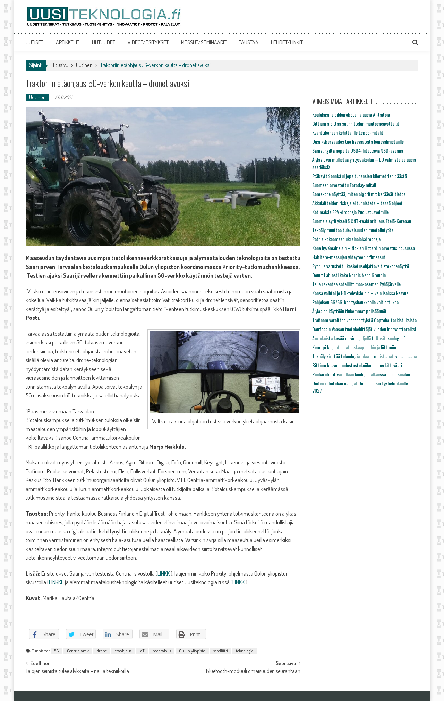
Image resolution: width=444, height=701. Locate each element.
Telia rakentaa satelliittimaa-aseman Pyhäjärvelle (356, 284)
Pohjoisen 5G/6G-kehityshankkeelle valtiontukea (355, 302)
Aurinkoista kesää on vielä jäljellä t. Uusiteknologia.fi (359, 338)
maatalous (162, 651)
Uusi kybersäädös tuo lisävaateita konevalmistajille (358, 141)
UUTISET (34, 42)
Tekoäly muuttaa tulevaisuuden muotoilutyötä (352, 230)
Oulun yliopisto (192, 651)
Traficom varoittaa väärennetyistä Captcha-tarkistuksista (364, 320)
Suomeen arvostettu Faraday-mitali (344, 185)
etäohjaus (123, 651)
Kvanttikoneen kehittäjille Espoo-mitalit (347, 132)
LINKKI (164, 573)
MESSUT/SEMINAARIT (204, 42)
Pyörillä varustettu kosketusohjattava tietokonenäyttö (360, 266)
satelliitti (220, 651)
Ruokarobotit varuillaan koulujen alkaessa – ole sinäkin (361, 374)
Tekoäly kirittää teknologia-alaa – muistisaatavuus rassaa (364, 356)
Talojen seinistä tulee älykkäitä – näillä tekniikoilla (77, 671)
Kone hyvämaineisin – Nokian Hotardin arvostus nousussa (363, 248)
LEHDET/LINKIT (287, 42)
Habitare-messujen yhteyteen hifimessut (348, 257)
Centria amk (78, 651)
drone (102, 651)
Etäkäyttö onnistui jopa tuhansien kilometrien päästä (359, 175)
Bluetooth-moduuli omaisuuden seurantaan (253, 671)
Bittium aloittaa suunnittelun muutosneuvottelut (355, 123)
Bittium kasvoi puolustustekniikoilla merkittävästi (357, 365)
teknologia (245, 651)
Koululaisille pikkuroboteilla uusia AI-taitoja (351, 114)
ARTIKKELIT (67, 42)
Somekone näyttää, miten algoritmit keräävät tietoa (358, 194)
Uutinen (84, 65)
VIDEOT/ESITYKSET (148, 42)
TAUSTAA (248, 42)
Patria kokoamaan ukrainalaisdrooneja (346, 239)
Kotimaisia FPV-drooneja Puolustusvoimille (350, 212)
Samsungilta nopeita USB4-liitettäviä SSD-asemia (357, 150)
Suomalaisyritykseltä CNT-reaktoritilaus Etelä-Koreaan (361, 221)
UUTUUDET (103, 42)
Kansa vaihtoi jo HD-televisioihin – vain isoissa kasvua (360, 293)
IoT (142, 651)
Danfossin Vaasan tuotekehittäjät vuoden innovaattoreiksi (364, 329)
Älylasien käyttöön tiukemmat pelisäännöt (349, 311)
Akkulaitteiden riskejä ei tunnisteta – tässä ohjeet (357, 203)
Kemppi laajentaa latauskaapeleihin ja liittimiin (354, 347)
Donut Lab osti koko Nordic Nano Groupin (349, 275)
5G (56, 651)
